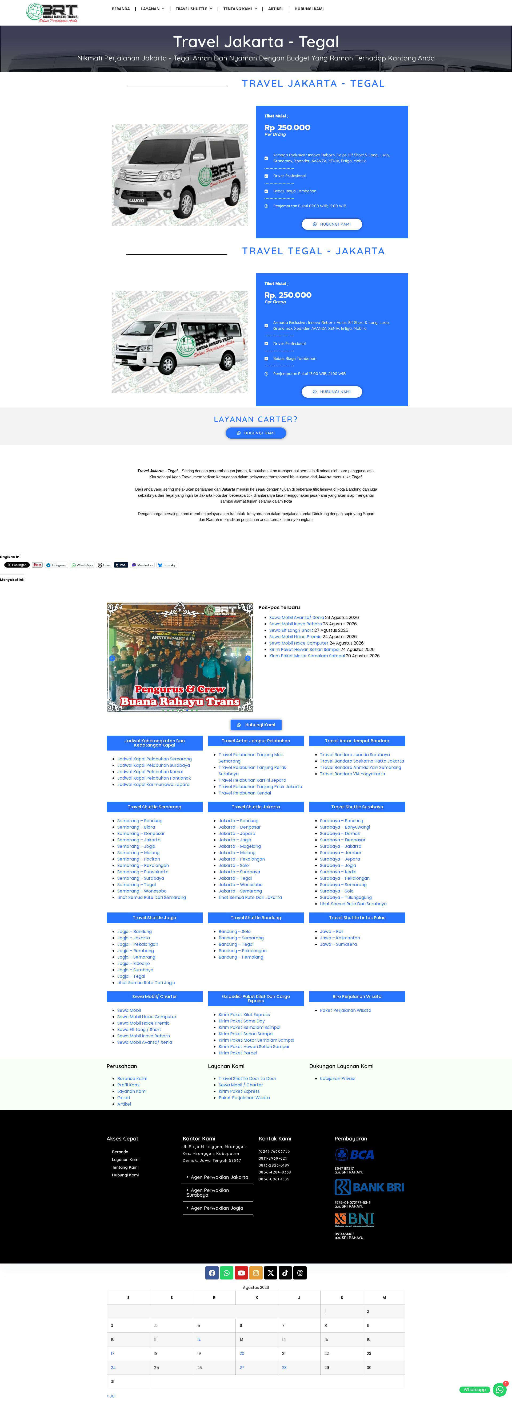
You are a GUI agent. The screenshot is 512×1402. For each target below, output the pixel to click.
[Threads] (300, 1272)
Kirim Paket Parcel (238, 1053)
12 (199, 1339)
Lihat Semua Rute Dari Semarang (151, 897)
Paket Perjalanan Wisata (345, 1010)
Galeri (123, 1098)
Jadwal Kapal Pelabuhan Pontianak (154, 778)
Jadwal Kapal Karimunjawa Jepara (153, 784)
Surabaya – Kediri (338, 872)
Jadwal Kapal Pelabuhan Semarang (154, 759)
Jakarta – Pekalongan (242, 859)
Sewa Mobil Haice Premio (295, 637)
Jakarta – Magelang (240, 846)
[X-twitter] (270, 1272)
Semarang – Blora (136, 827)
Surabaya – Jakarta (340, 846)
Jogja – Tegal (131, 976)
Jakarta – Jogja (235, 840)
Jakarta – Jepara (237, 833)
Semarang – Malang (138, 853)
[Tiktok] (285, 1272)
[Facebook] (212, 1272)
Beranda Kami (132, 1078)
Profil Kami (128, 1085)
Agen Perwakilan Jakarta (219, 1177)
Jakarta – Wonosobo (241, 885)
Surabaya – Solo (337, 891)
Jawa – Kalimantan (340, 938)
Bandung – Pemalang (241, 957)
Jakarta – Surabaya (239, 872)
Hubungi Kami (309, 8)
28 (284, 1367)
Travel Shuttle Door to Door (248, 1078)
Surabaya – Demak (340, 833)
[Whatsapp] (226, 1272)
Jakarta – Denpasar (240, 827)
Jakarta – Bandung (238, 821)
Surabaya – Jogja (338, 865)
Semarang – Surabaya (140, 878)
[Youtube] (241, 1272)
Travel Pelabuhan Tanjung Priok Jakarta (260, 787)
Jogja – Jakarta (133, 938)
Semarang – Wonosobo (142, 891)
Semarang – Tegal (136, 885)
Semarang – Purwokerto (143, 872)
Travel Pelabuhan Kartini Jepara (252, 780)
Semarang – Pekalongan (143, 865)
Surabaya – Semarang (343, 885)
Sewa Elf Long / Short (291, 630)
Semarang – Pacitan (138, 859)
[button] (112, 658)
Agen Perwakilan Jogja (217, 1208)
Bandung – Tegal (236, 944)
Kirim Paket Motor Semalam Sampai (307, 656)
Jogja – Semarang (136, 957)
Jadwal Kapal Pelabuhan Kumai (150, 772)
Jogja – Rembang (135, 951)
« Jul (111, 1396)
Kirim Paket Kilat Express (244, 1015)
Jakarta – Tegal (235, 878)
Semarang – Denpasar (141, 833)
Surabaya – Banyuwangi (345, 827)
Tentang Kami (237, 8)
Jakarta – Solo (234, 865)
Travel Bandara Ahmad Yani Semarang (360, 767)
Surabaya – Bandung (341, 821)
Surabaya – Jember (341, 853)
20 (242, 1353)
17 (112, 1353)
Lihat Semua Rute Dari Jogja (146, 983)
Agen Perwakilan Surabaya (208, 1192)
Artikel (275, 8)
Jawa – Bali (331, 931)
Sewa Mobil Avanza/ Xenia (296, 617)
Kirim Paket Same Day (242, 1021)
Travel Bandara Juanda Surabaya (355, 755)
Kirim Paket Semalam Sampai (249, 1027)
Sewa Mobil (129, 1010)
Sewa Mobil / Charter (241, 1085)
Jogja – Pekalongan (137, 944)
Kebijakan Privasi (337, 1078)
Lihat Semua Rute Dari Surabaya (353, 904)
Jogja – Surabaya (135, 970)
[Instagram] (256, 1272)
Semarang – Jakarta (139, 840)
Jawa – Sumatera (338, 944)
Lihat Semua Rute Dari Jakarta (250, 897)
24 (113, 1367)
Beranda (121, 8)
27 (242, 1367)
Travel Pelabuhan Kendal (245, 793)
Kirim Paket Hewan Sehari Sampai (304, 649)
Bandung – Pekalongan (243, 951)
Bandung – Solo (235, 931)
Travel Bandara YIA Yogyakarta (352, 774)
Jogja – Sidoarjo (133, 963)
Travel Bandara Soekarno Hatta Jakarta (362, 761)
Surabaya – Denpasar (343, 840)
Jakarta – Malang (237, 853)
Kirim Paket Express (239, 1091)
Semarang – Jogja (136, 846)
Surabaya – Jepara (340, 859)
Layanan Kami (131, 1091)
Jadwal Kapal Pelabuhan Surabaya (153, 765)
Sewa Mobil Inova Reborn (295, 624)
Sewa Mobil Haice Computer (299, 643)
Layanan (150, 8)
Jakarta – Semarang (240, 891)
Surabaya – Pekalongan (345, 878)
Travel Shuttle (191, 8)
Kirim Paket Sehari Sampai (246, 1034)
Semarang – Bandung (139, 821)
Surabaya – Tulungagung (346, 897)
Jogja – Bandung (134, 931)
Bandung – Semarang (241, 938)
